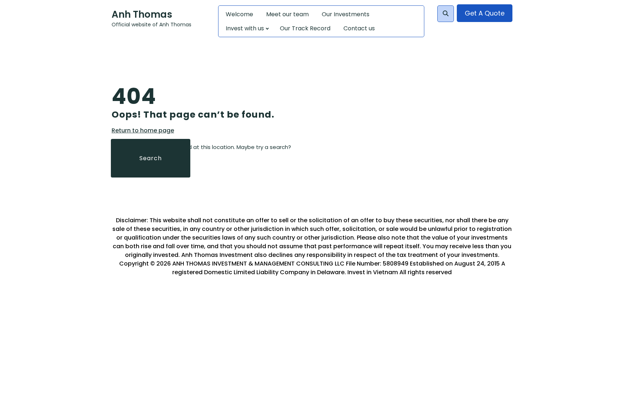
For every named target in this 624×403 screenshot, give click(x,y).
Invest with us (245, 28)
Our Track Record (305, 28)
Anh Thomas (142, 14)
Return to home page (143, 130)
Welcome (239, 14)
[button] (446, 14)
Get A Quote (484, 13)
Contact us (359, 28)
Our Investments (345, 14)
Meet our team (287, 14)
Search (150, 158)
